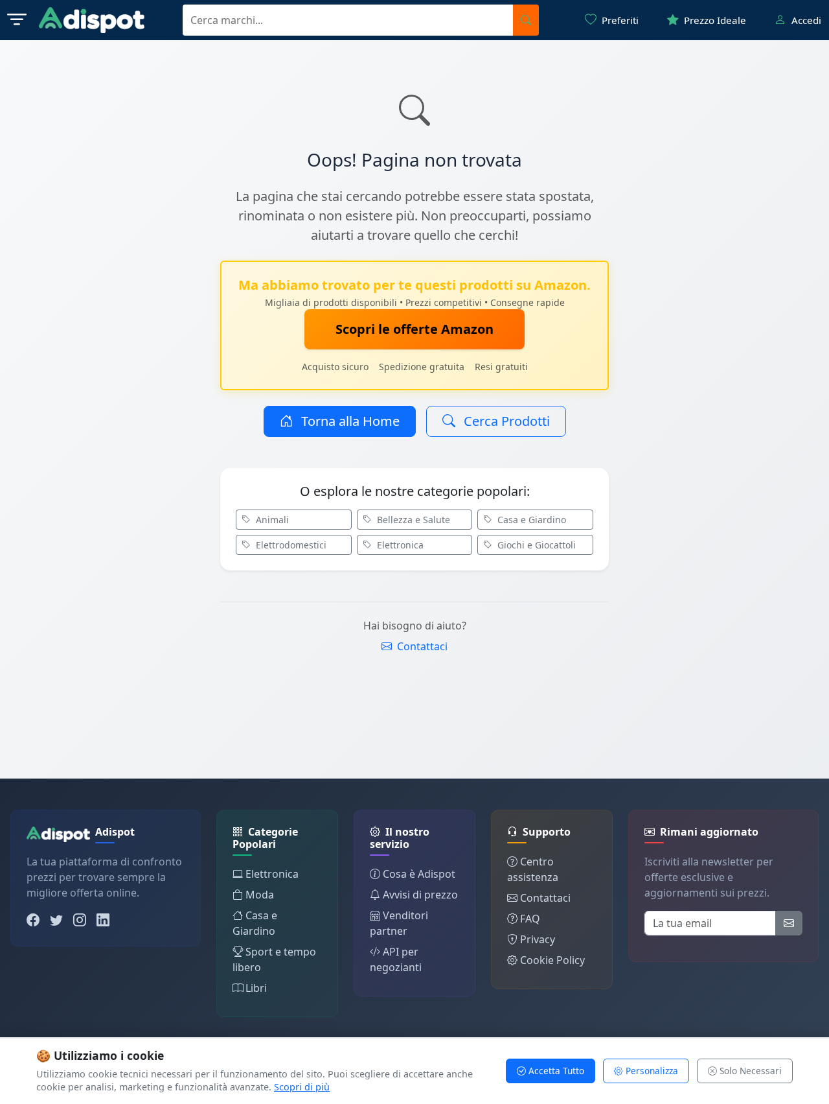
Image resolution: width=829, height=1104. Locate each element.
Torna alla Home (349, 421)
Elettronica (399, 545)
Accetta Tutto (555, 1070)
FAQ (530, 918)
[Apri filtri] (17, 20)
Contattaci (421, 646)
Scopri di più (302, 1087)
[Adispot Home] (91, 20)
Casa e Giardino (530, 519)
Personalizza (650, 1070)
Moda (259, 894)
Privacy (537, 939)
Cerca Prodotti (505, 421)
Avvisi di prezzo (420, 894)
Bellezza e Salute (412, 519)
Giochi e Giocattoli (535, 545)
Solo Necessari (749, 1070)
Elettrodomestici (289, 545)
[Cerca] (526, 20)
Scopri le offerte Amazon (414, 329)
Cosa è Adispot (419, 874)
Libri (256, 988)
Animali (271, 519)
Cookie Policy (552, 960)
